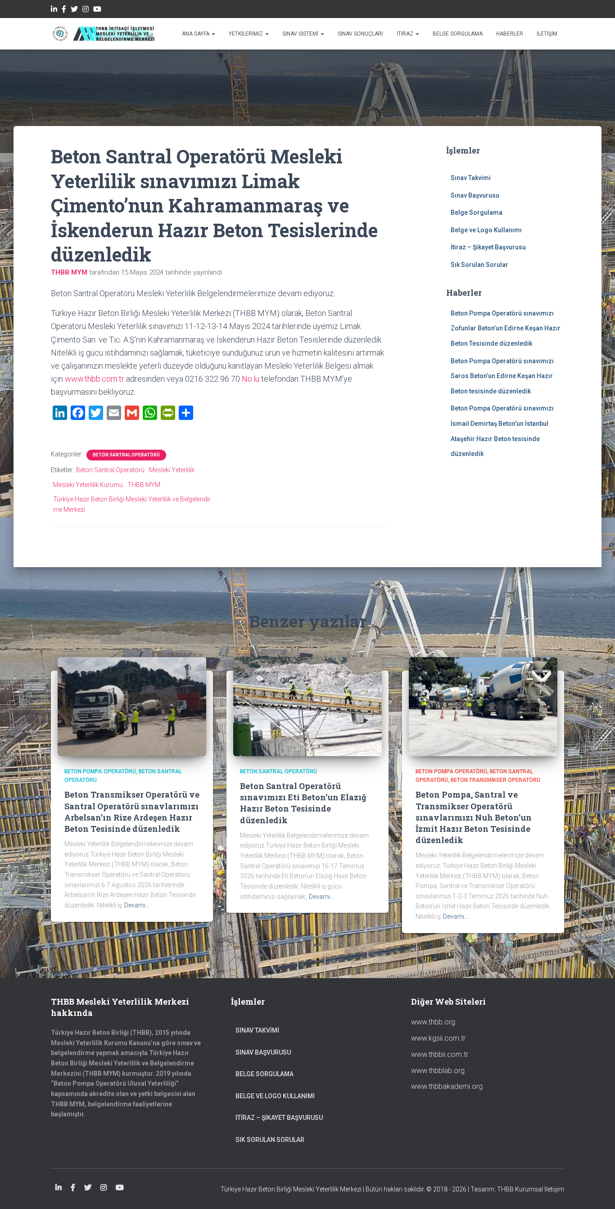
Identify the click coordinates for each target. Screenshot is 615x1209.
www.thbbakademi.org (447, 1086)
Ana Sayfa (196, 34)
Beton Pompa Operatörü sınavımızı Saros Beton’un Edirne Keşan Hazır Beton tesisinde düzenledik (502, 376)
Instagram (85, 10)
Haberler (509, 34)
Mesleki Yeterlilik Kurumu (88, 484)
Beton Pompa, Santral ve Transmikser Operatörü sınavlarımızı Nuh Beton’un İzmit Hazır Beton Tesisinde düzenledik (474, 817)
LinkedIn (54, 10)
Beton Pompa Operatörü (100, 771)
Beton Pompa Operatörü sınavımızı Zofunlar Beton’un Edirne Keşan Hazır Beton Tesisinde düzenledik (506, 328)
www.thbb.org (433, 1022)
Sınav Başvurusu (475, 195)
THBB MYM (143, 484)
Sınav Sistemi (301, 34)
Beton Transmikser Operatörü (495, 780)
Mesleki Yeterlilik (171, 470)
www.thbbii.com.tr (439, 1054)
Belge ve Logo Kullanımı (486, 230)
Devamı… (136, 905)
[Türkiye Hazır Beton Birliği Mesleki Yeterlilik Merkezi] (103, 33)
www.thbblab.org (438, 1070)
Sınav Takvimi (471, 177)
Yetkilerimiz (246, 34)
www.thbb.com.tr (94, 378)
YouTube (97, 10)
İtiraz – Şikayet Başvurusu (488, 247)
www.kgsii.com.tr (438, 1038)
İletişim (547, 34)
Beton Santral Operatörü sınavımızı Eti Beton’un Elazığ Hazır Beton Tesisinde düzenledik (303, 803)
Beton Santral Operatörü (126, 454)
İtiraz (406, 34)
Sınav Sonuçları (360, 34)
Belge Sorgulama (458, 34)
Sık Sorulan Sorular (479, 264)
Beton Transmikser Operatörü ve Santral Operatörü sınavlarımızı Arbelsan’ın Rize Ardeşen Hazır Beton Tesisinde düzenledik (131, 811)
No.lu (250, 378)
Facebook (64, 10)
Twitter (74, 10)
